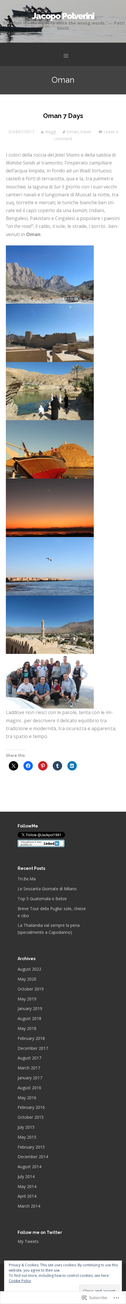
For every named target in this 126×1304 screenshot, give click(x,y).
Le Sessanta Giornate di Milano (47, 888)
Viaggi (50, 131)
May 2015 (27, 1137)
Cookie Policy (20, 1280)
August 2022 (29, 969)
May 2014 (27, 1186)
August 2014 (29, 1166)
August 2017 (29, 1058)
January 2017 (30, 1077)
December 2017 (33, 1048)
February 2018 (31, 1038)
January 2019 (30, 1008)
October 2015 (31, 1117)
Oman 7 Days (63, 116)
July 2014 (26, 1176)
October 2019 (31, 989)
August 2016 (29, 1087)
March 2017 (29, 1068)
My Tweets (28, 1241)
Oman (72, 131)
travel (86, 131)
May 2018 (27, 1028)
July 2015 (26, 1127)
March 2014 (29, 1206)
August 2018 (29, 1018)
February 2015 (31, 1147)
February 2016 (31, 1107)
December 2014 (33, 1156)
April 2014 (27, 1196)
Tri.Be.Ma (27, 879)
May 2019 (27, 999)
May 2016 (27, 1097)
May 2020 (27, 979)
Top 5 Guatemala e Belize (42, 898)
